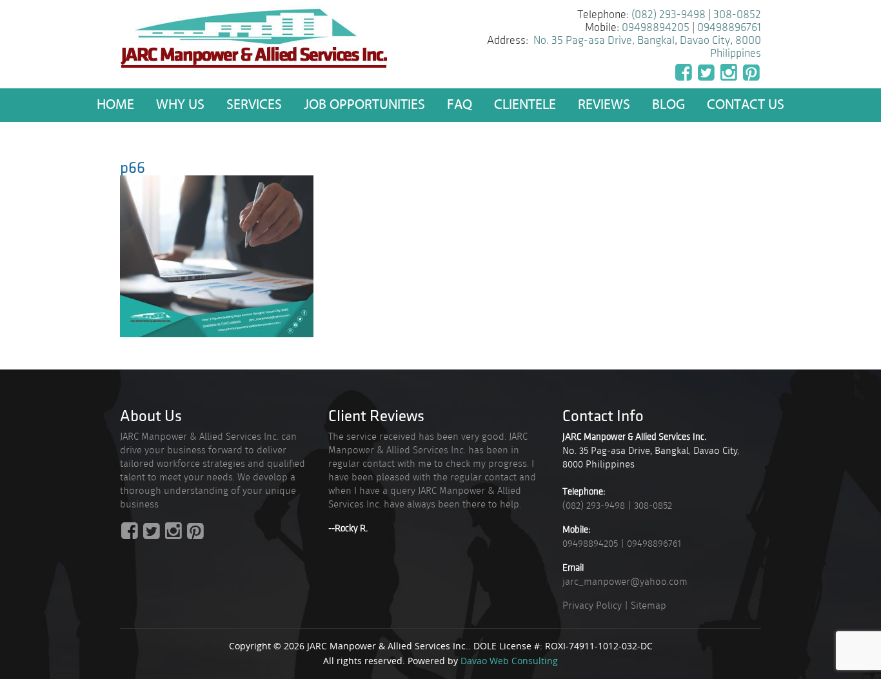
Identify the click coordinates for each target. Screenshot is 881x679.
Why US (180, 105)
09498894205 (655, 28)
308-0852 (737, 15)
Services (254, 105)
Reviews (604, 105)
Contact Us (745, 105)
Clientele (525, 105)
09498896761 (729, 28)
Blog (668, 105)
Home (115, 105)
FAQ (459, 105)
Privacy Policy (592, 605)
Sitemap (648, 605)
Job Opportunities (364, 105)
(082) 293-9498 (668, 15)
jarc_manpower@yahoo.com (625, 582)
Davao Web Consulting (509, 660)
